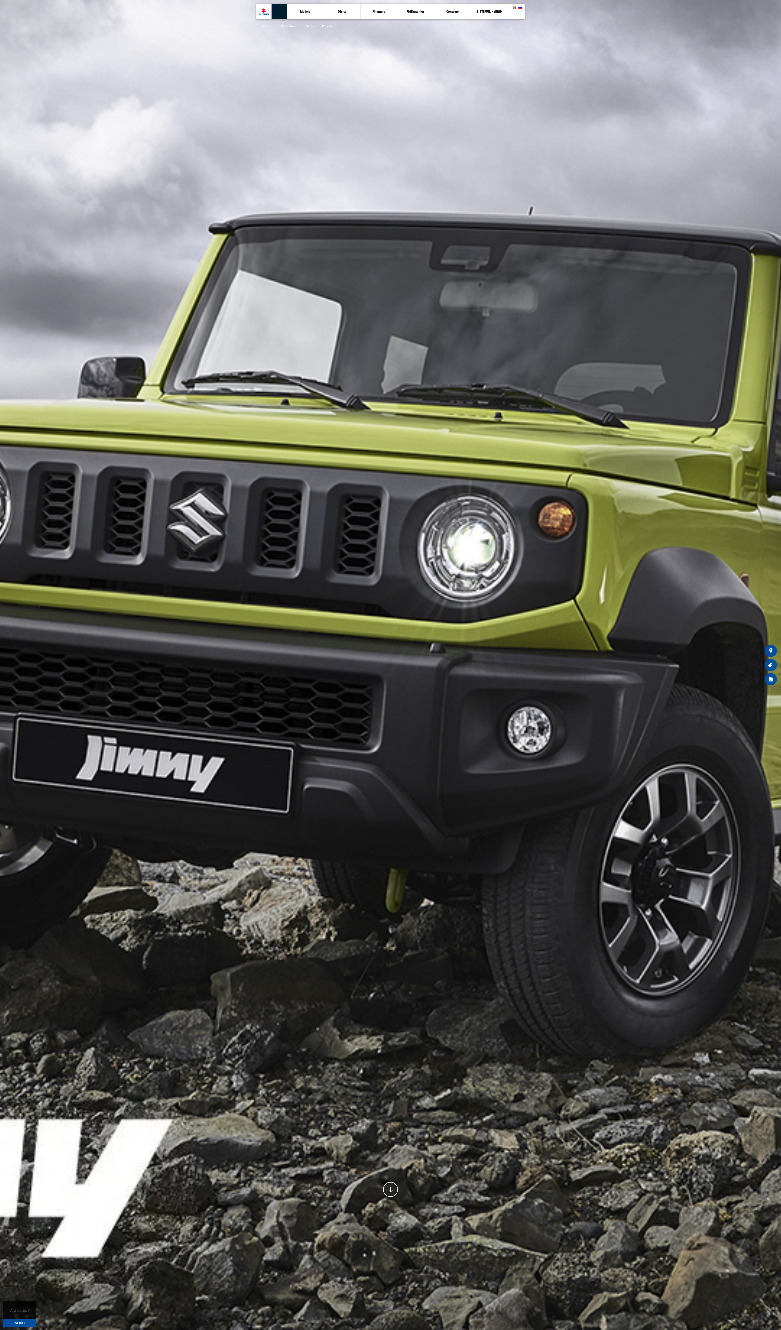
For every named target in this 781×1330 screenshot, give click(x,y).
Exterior (309, 26)
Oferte (342, 11)
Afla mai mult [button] (19, 1310)
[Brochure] (771, 679)
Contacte (452, 11)
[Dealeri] (771, 651)
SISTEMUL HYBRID (489, 11)
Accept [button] (20, 1322)
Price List (328, 26)
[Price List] (771, 665)
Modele (305, 11)
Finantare (378, 11)
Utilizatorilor (415, 11)
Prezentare (288, 26)
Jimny (264, 26)
